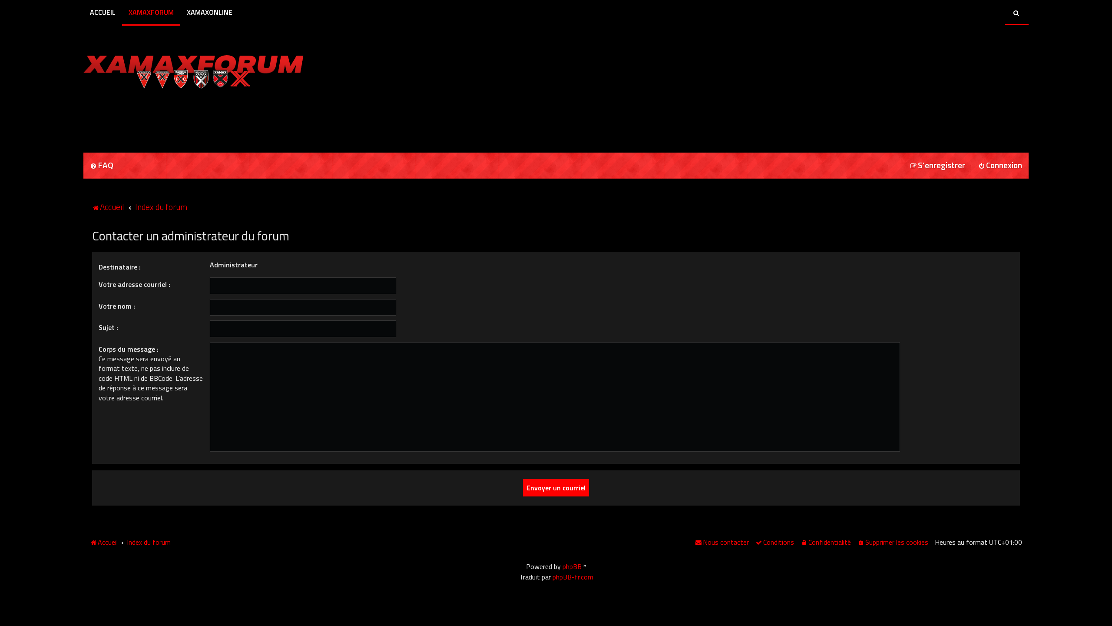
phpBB (572, 566)
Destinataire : (120, 267)
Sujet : (108, 327)
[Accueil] (193, 69)
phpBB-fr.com (573, 577)
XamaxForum (151, 12)
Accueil (103, 12)
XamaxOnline (209, 12)
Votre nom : (117, 306)
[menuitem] (101, 166)
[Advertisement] (185, 118)
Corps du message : (129, 349)
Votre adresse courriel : (134, 284)
